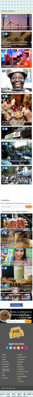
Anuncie (4, 354)
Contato (4, 357)
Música (20, 364)
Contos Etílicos (6, 364)
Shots (29, 71)
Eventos (28, 96)
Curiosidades (5, 367)
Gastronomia (21, 359)
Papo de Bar (16, 2)
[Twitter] (6, 17)
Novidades (28, 34)
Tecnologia (21, 381)
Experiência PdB (22, 357)
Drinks (3, 375)
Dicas (29, 51)
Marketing (28, 16)
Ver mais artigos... (16, 305)
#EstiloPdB (28, 233)
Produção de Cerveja (23, 371)
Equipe (4, 359)
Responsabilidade (22, 376)
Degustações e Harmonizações (6, 370)
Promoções (21, 374)
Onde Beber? (28, 285)
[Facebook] (3, 17)
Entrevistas (5, 378)
